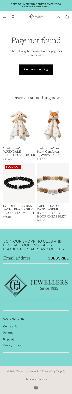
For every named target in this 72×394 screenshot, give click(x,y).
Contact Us (10, 326)
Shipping (8, 339)
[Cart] (67, 16)
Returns (8, 333)
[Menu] (4, 16)
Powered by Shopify (53, 371)
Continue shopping (36, 69)
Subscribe (58, 258)
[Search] (13, 16)
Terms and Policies (36, 379)
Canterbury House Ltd (28, 371)
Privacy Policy (12, 345)
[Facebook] (36, 387)
